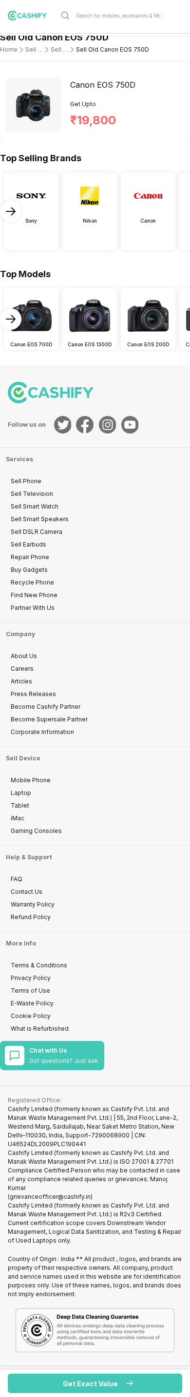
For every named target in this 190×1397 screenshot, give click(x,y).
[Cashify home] (31, 15)
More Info (21, 943)
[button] (95, 1383)
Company (20, 634)
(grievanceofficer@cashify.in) (50, 1196)
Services (19, 459)
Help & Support (29, 857)
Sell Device (23, 758)
